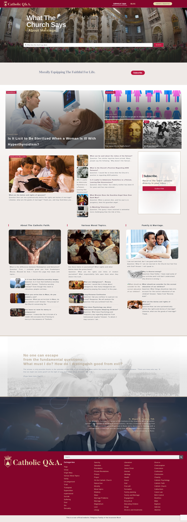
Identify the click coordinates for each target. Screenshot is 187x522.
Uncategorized (69, 482)
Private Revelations (101, 471)
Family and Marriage (18, 156)
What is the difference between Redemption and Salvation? (35, 267)
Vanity (66, 479)
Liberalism (128, 462)
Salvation (97, 465)
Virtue (66, 470)
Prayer (96, 477)
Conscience (158, 468)
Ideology (127, 474)
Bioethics (11, 92)
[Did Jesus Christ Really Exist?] (123, 134)
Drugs (126, 507)
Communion (158, 474)
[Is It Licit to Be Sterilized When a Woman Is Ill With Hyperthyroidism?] (54, 119)
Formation (128, 489)
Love (96, 507)
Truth (66, 485)
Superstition (68, 490)
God (125, 483)
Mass (96, 495)
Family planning (130, 492)
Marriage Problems (101, 498)
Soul (65, 502)
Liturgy (96, 510)
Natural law (98, 483)
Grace (126, 480)
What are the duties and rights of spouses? (27, 195)
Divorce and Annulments (133, 510)
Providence (98, 468)
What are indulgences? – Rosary (97, 282)
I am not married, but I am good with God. (144, 261)
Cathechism (158, 489)
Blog (133, 4)
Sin (146, 122)
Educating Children (131, 504)
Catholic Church (160, 486)
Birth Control (159, 495)
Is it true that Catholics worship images (41, 279)
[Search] (181, 457)
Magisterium (98, 504)
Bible (156, 501)
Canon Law (158, 492)
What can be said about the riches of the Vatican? (111, 156)
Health (126, 477)
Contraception (159, 465)
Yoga (65, 467)
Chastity (157, 477)
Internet (127, 471)
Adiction (157, 507)
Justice (127, 465)
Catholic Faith (159, 483)
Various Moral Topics (71, 476)
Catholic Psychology (162, 480)
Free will (127, 486)
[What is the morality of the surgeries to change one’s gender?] (143, 104)
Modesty (97, 492)
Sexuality (67, 508)
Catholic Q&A (119, 4)
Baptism (157, 504)
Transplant (68, 488)
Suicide (66, 496)
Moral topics (98, 489)
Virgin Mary (68, 473)
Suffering (67, 499)
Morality (97, 486)
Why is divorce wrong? (151, 271)
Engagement (128, 498)
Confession (158, 471)
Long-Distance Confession (95, 294)
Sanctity (97, 462)
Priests (96, 474)
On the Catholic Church (103, 480)
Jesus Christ (111, 122)
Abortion (157, 510)
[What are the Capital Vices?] (162, 134)
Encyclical (128, 501)
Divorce (157, 462)
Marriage (97, 501)
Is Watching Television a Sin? (102, 207)
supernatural (68, 493)
